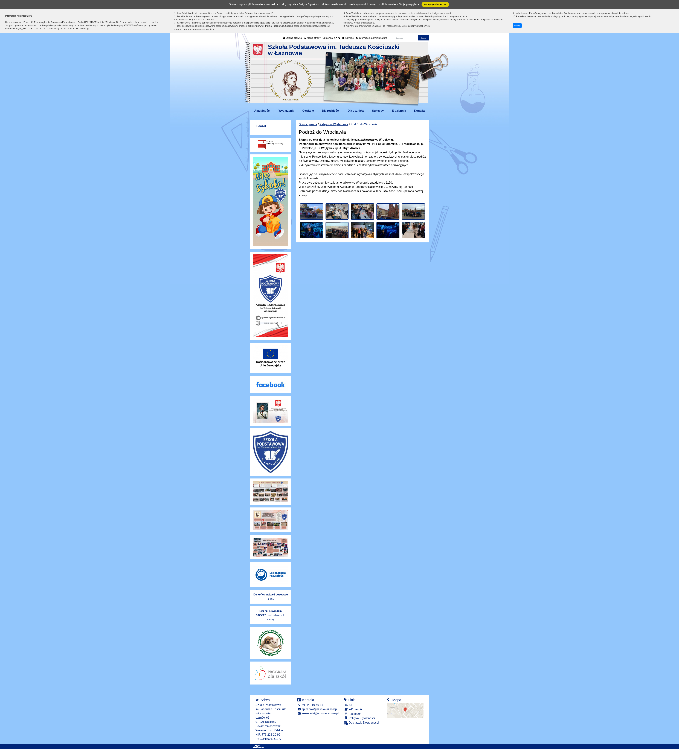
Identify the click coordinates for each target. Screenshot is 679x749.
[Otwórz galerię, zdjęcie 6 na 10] (311, 230)
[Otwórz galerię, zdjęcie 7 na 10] (337, 230)
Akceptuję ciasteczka (435, 4)
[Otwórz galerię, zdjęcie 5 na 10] (413, 211)
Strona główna (293, 37)
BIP (350, 704)
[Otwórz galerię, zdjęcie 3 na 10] (362, 211)
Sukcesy (378, 110)
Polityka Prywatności (361, 718)
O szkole (308, 110)
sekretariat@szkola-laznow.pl (320, 713)
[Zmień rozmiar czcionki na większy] (336, 37)
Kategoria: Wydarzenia (334, 124)
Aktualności (262, 110)
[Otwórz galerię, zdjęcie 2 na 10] (337, 211)
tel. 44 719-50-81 (312, 704)
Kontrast (349, 37)
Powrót (261, 126)
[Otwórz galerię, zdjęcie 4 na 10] (388, 211)
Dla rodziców (330, 110)
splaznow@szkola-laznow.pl (319, 709)
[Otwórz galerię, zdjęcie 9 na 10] (388, 230)
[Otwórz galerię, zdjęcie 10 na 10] (413, 230)
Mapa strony (313, 37)
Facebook (354, 713)
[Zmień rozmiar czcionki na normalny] (334, 37)
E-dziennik (399, 110)
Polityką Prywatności (309, 4)
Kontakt (419, 110)
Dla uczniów (356, 110)
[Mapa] (405, 710)
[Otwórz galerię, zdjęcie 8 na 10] (362, 230)
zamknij (517, 26)
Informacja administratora (372, 37)
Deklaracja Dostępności (363, 722)
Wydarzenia (286, 110)
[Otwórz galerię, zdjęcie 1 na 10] (311, 211)
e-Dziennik (355, 709)
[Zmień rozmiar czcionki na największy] (339, 37)
